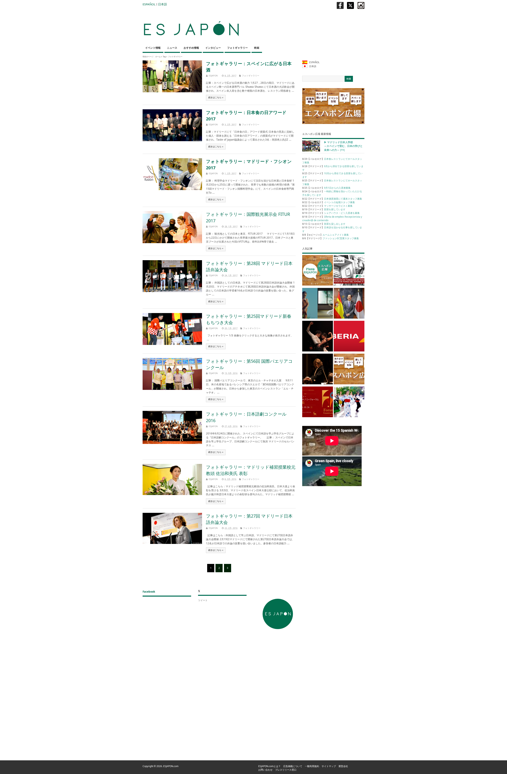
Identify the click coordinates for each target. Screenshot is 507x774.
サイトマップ (329, 766)
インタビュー (213, 47)
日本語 (162, 4)
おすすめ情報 (191, 47)
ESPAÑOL (149, 4)
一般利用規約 (312, 766)
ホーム (158, 56)
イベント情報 (153, 47)
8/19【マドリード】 (323, 209)
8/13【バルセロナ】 (323, 224)
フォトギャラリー (237, 47)
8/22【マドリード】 (332, 198)
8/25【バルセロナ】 (326, 187)
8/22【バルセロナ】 (328, 202)
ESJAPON (213, 75)
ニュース (172, 47)
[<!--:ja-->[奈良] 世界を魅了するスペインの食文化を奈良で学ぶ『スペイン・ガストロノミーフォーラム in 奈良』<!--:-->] (317, 403)
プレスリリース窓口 (285, 769)
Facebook (149, 591)
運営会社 (343, 766)
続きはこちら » (215, 97)
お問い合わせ (265, 769)
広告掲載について (292, 766)
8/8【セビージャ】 (325, 234)
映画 (256, 47)
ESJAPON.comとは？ (269, 766)
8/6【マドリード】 (330, 238)
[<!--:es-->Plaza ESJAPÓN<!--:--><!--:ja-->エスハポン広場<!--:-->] (317, 271)
